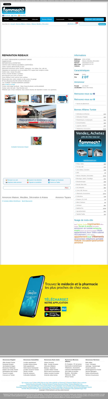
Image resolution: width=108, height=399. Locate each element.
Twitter (15, 15)
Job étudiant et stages (9, 366)
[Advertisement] (69, 4)
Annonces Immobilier (31, 360)
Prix (75, 77)
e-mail (7, 84)
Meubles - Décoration (71, 373)
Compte (70, 19)
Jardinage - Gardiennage (93, 366)
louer (89, 237)
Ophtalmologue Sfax (80, 388)
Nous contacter (82, 382)
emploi (72, 394)
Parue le (76, 62)
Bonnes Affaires (47, 19)
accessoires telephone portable (88, 239)
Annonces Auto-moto (52, 360)
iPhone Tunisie (69, 377)
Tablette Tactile (82, 224)
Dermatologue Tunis (37, 385)
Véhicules (35, 19)
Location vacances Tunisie (31, 369)
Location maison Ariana (30, 364)
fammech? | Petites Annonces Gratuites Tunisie (13, 10)
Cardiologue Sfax (69, 388)
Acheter (85, 394)
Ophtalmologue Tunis (82, 385)
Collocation (90, 235)
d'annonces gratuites (39, 397)
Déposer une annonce (94, 19)
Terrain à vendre (85, 226)
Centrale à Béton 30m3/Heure (12, 201)
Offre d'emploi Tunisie (9, 362)
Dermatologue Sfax (35, 388)
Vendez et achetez (45, 395)
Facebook (7, 15)
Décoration (95, 226)
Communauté (60, 19)
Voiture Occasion (83, 240)
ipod (94, 240)
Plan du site (44, 382)
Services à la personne (92, 375)
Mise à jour (77, 64)
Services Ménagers (91, 371)
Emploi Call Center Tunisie (10, 369)
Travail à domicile (91, 368)
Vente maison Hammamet (30, 368)
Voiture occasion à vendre (51, 373)
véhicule (29, 395)
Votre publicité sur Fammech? (57, 382)
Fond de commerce (28, 373)
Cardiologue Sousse (62, 387)
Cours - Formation (91, 364)
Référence (77, 59)
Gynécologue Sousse (49, 387)
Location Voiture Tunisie (51, 369)
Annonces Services (92, 360)
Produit (76, 74)
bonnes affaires (59, 397)
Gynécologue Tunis (49, 385)
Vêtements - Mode (70, 375)
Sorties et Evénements (92, 373)
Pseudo (76, 86)
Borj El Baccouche (27, 201)
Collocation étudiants (29, 375)
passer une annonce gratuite (88, 230)
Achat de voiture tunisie (51, 375)
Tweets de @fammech (82, 103)
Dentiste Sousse (73, 387)
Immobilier (24, 19)
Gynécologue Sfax (57, 388)
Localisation (78, 87)
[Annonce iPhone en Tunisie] (90, 146)
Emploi (15, 19)
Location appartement (29, 362)
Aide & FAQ (37, 382)
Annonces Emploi (9, 360)
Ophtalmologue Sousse (35, 387)
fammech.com (53, 390)
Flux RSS (23, 15)
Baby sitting (89, 362)
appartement (80, 236)
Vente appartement (28, 366)
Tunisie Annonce (30, 384)
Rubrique (77, 61)
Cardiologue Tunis (25, 385)
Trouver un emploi (8, 373)
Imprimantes (93, 224)
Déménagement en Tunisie (93, 369)
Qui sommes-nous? (27, 382)
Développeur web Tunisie (10, 371)
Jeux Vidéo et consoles (71, 371)
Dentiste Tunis (71, 385)
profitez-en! (86, 395)
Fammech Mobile (72, 382)
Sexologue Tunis (61, 385)
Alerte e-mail (73, 24)
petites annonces (29, 394)
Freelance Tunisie (52, 384)
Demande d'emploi (8, 364)
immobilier (97, 394)
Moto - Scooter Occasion (51, 364)
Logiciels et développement (73, 369)
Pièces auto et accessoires (51, 371)
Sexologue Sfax (46, 388)
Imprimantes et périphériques (73, 366)
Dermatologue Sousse (85, 387)
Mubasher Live (78, 384)
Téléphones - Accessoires (72, 368)
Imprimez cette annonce (15, 182)
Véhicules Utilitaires (50, 366)
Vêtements (98, 236)
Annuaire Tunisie (41, 384)
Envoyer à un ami (13, 180)
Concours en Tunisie (9, 375)
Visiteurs (77, 66)
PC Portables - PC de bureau (73, 364)
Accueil (6, 19)
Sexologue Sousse (21, 387)
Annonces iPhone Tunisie (65, 384)
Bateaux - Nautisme (49, 368)
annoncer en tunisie (83, 228)
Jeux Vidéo (91, 232)
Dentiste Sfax (25, 388)
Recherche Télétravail (9, 368)
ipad (75, 224)
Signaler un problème (35, 182)
